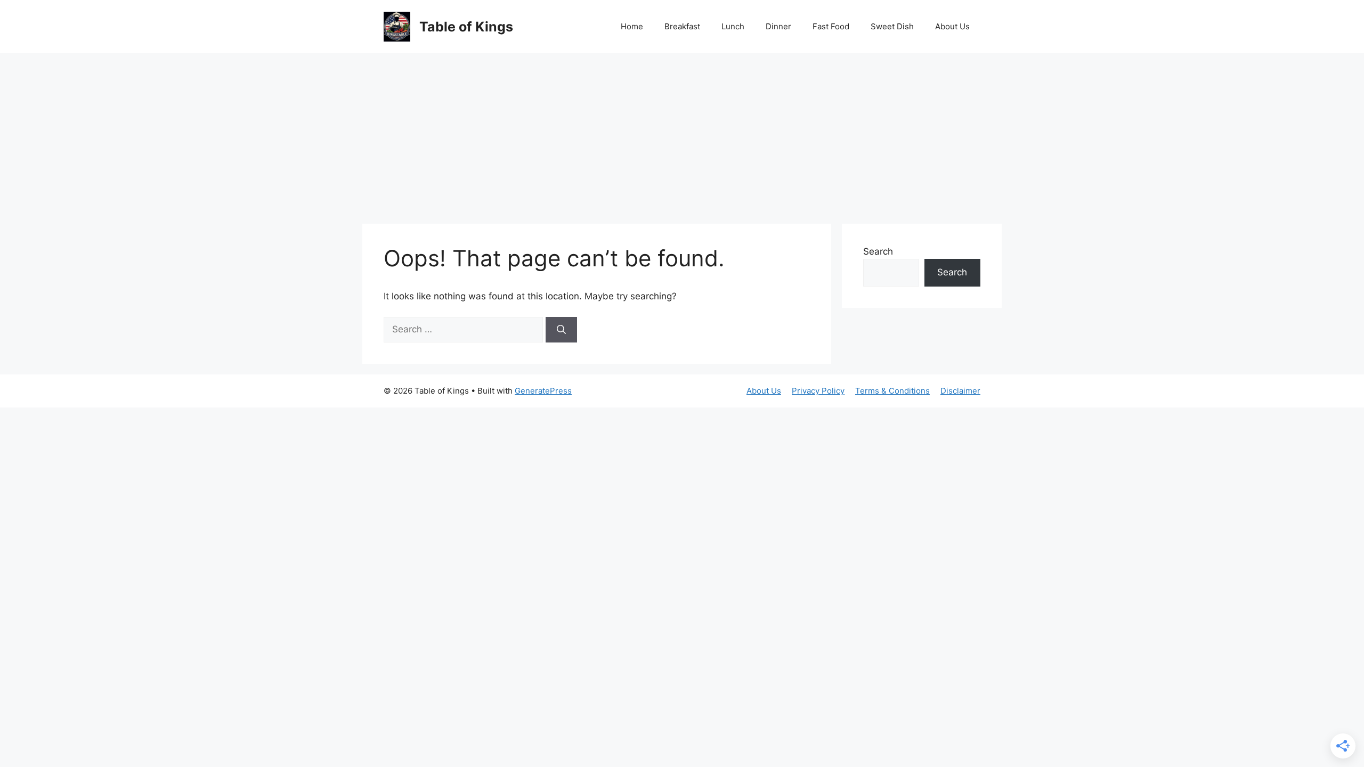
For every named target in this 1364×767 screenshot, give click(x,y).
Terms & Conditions (892, 391)
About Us (952, 26)
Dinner (778, 26)
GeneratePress (543, 391)
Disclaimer (960, 391)
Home (632, 26)
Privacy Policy (818, 391)
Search (878, 251)
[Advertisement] (682, 133)
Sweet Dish (892, 26)
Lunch (732, 26)
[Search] (561, 329)
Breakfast (682, 26)
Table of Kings (466, 27)
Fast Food (831, 26)
